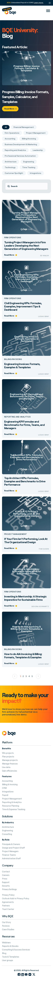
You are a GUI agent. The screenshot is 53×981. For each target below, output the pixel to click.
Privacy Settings (9, 889)
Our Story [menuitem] (6, 922)
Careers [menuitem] (5, 875)
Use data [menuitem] (6, 767)
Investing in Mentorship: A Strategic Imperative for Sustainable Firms (25, 598)
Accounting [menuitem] (7, 781)
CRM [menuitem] (4, 788)
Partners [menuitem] (6, 905)
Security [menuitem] (6, 886)
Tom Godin (44, 549)
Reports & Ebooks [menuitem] (10, 946)
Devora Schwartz (40, 606)
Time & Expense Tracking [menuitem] (13, 809)
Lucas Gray (43, 316)
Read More (9, 108)
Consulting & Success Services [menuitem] (16, 949)
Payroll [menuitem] (5, 795)
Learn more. (38, 3)
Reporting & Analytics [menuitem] (12, 802)
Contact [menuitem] (6, 871)
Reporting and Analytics (17, 417)
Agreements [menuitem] (8, 902)
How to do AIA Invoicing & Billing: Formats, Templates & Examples (23, 655)
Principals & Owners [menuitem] (11, 844)
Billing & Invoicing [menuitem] (10, 784)
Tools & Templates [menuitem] (10, 957)
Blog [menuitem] (4, 953)
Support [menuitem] (5, 882)
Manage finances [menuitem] (10, 763)
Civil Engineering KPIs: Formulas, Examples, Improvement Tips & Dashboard (23, 306)
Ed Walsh (44, 255)
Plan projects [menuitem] (8, 756)
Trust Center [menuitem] (8, 909)
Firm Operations (12, 237)
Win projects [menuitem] (8, 753)
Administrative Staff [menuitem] (11, 858)
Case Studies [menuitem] (8, 929)
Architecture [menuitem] (8, 827)
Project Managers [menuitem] (10, 851)
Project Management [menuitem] (12, 798)
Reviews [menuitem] (6, 926)
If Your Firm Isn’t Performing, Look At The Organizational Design (26, 540)
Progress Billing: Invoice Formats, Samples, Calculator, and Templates (25, 97)
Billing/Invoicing (13, 359)
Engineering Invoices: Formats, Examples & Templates (22, 365)
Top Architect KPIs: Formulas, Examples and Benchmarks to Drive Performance (24, 481)
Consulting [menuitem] (7, 834)
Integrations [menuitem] (7, 791)
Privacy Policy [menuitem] (8, 895)
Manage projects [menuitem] (10, 760)
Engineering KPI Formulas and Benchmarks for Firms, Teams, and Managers (24, 425)
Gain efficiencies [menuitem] (9, 771)
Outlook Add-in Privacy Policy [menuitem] (15, 898)
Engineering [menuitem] (7, 830)
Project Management (15, 534)
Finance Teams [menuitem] (9, 855)
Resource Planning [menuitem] (10, 806)
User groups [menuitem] (7, 960)
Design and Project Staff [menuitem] (13, 848)
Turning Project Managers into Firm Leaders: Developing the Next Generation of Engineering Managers (26, 246)
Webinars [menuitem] (6, 942)
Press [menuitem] (4, 878)
